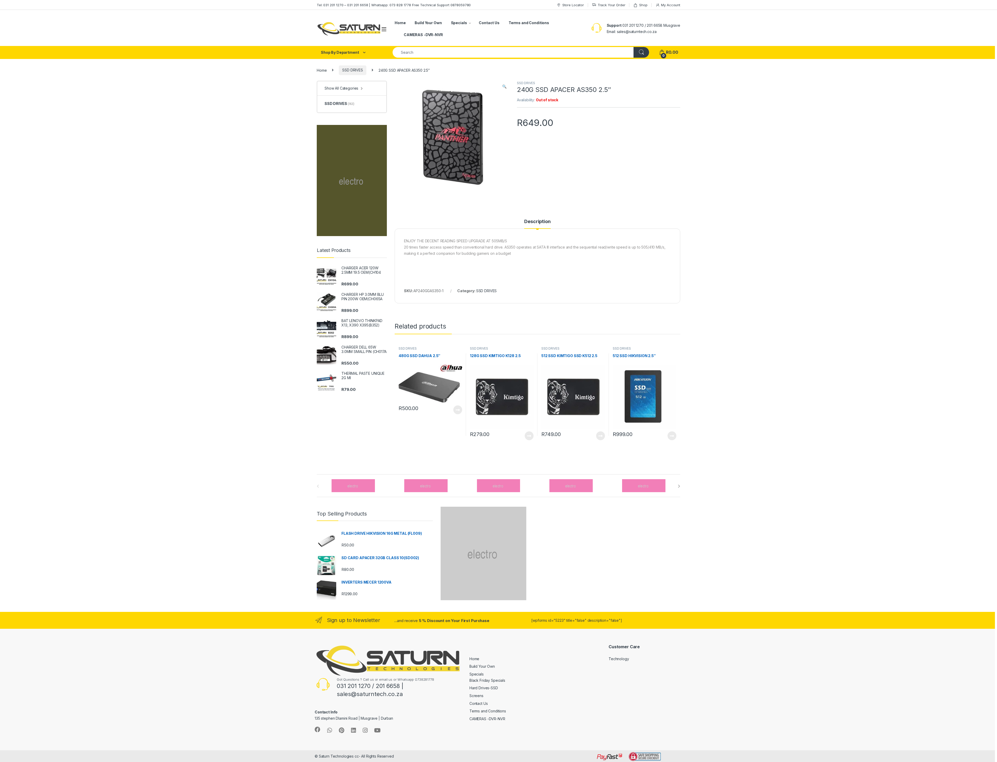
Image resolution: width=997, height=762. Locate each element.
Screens (476, 695)
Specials (459, 23)
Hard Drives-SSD (483, 688)
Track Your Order (611, 5)
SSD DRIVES (352, 70)
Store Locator (573, 5)
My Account (670, 5)
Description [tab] (537, 221)
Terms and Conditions (529, 23)
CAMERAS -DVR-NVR (423, 34)
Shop (643, 5)
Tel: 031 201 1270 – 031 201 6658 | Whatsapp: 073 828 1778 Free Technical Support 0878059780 (394, 5)
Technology (619, 659)
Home (400, 23)
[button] (504, 86)
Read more (457, 409)
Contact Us (489, 23)
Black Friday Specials (487, 680)
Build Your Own (428, 23)
